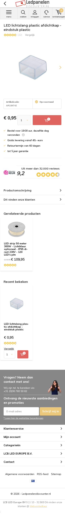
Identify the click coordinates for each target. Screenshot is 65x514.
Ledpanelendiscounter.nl (36, 493)
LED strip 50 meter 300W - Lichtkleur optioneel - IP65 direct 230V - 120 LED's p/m (16, 249)
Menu (8, 17)
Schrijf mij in (50, 411)
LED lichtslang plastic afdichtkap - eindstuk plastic (16, 326)
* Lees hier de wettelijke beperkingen (23, 418)
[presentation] (57, 67)
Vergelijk (30, 34)
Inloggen (35, 17)
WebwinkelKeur (38, 506)
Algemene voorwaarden (19, 474)
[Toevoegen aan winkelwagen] (22, 354)
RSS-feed (42, 474)
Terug (5, 3)
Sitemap (56, 474)
